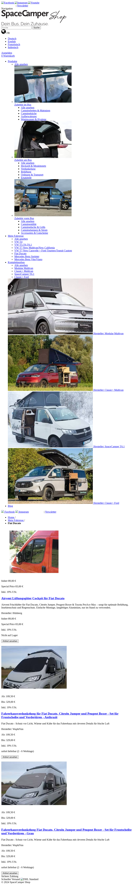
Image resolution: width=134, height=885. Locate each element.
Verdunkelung (28, 168)
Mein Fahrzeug (16, 236)
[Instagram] (21, 2)
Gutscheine (8, 6)
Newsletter (22, 5)
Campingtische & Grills (33, 227)
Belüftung (26, 171)
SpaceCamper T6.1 (24, 274)
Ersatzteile (26, 177)
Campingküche (29, 113)
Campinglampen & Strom (34, 230)
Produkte (12, 61)
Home (11, 517)
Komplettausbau (16, 262)
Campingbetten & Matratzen (35, 110)
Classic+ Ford (21, 277)
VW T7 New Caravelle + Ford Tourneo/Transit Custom (43, 250)
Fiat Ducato (20, 253)
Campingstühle (28, 224)
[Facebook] (8, 2)
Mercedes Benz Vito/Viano (28, 259)
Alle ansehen (21, 64)
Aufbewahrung (29, 116)
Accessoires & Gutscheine (34, 233)
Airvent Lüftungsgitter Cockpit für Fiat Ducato (33, 598)
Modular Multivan (23, 268)
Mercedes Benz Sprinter (26, 256)
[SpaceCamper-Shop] (33, 24)
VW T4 (18, 241)
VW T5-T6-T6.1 (23, 244)
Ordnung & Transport (32, 174)
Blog (10, 506)
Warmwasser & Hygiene (33, 119)
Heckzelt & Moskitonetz (33, 165)
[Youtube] (33, 2)
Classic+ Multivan (23, 271)
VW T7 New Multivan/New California (34, 247)
